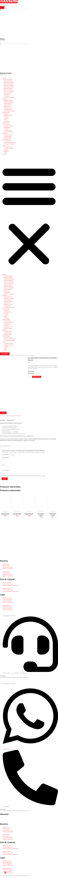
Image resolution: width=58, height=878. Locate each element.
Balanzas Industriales (8, 83)
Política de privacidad (7, 599)
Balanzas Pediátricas (8, 89)
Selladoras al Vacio (8, 104)
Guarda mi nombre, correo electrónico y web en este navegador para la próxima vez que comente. (24, 475)
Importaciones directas (8, 567)
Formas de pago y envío (8, 584)
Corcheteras (6, 121)
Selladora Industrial (8, 100)
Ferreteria (6, 149)
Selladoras (5, 99)
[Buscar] (2, 7)
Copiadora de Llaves (8, 147)
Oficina (5, 119)
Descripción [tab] (2, 420)
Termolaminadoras (8, 140)
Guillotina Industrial (8, 134)
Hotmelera (6, 118)
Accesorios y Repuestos (9, 97)
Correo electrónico (6, 470)
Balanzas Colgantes (8, 81)
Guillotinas (5, 133)
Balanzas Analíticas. (8, 79)
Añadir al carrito (36, 376)
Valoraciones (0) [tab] (10, 420)
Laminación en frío (8, 130)
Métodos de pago (6, 582)
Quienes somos (6, 564)
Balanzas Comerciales (8, 85)
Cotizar (3, 412)
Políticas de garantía (7, 600)
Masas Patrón (7, 94)
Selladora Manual (7, 103)
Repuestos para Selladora (9, 111)
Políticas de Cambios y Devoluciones (11, 585)
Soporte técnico (6, 565)
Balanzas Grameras (8, 88)
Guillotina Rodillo (7, 137)
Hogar (5, 152)
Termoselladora (7, 109)
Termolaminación (6, 139)
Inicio (1, 355)
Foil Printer (6, 129)
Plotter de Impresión (8, 131)
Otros (5, 154)
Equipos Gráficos (6, 122)
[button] (29, 215)
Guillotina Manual (7, 136)
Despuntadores (7, 127)
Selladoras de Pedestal (9, 101)
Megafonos (6, 151)
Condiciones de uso (7, 597)
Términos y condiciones (8, 602)
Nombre (4, 465)
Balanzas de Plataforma (9, 82)
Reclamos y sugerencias (8, 568)
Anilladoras (6, 114)
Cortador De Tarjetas (8, 125)
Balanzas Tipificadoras (9, 86)
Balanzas (5, 78)
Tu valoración (5, 457)
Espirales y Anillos (8, 115)
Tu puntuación (6, 454)
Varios (4, 145)
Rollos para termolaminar (9, 144)
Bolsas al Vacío (7, 106)
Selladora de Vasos (8, 107)
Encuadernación (6, 112)
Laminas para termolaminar (10, 142)
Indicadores (6, 96)
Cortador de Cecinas (8, 148)
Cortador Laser (7, 124)
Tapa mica (6, 116)
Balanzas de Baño (8, 92)
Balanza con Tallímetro (9, 91)
